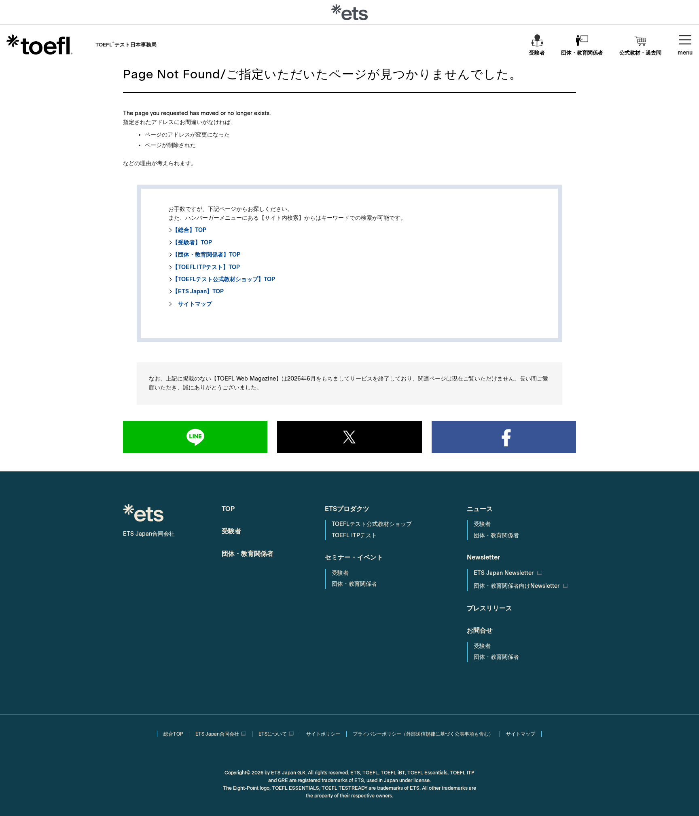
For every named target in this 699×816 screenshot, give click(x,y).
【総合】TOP (189, 230)
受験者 (537, 53)
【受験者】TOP (192, 242)
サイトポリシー (323, 734)
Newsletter (483, 557)
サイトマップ (192, 304)
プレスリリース (489, 608)
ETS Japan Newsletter (504, 573)
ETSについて (272, 734)
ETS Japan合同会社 (217, 734)
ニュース (480, 509)
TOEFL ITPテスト (354, 535)
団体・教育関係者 (582, 53)
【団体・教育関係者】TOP (206, 254)
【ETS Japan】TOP (198, 291)
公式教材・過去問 (640, 53)
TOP (228, 509)
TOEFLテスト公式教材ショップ (372, 524)
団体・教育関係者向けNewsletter (517, 586)
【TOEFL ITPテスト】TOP (206, 267)
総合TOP (173, 734)
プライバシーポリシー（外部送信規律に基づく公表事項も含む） (423, 734)
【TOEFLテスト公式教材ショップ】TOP (223, 279)
